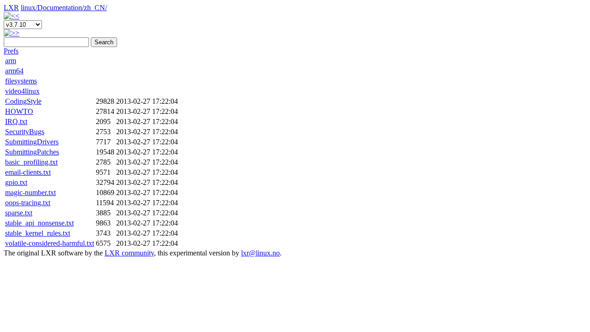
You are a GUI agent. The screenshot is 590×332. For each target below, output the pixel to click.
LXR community (129, 253)
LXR (11, 8)
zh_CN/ (95, 8)
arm (10, 61)
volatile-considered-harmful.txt (49, 243)
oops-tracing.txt (27, 203)
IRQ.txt (16, 121)
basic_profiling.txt (31, 162)
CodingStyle (23, 101)
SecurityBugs (24, 132)
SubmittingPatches (32, 152)
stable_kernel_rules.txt (37, 233)
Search (103, 42)
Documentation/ (60, 8)
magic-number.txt (30, 192)
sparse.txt (18, 213)
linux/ (29, 8)
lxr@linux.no (260, 253)
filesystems (21, 81)
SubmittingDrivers (32, 142)
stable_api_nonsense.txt (39, 223)
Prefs (11, 51)
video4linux (22, 91)
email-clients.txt (28, 172)
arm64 (14, 71)
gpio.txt (16, 182)
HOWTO (19, 111)
